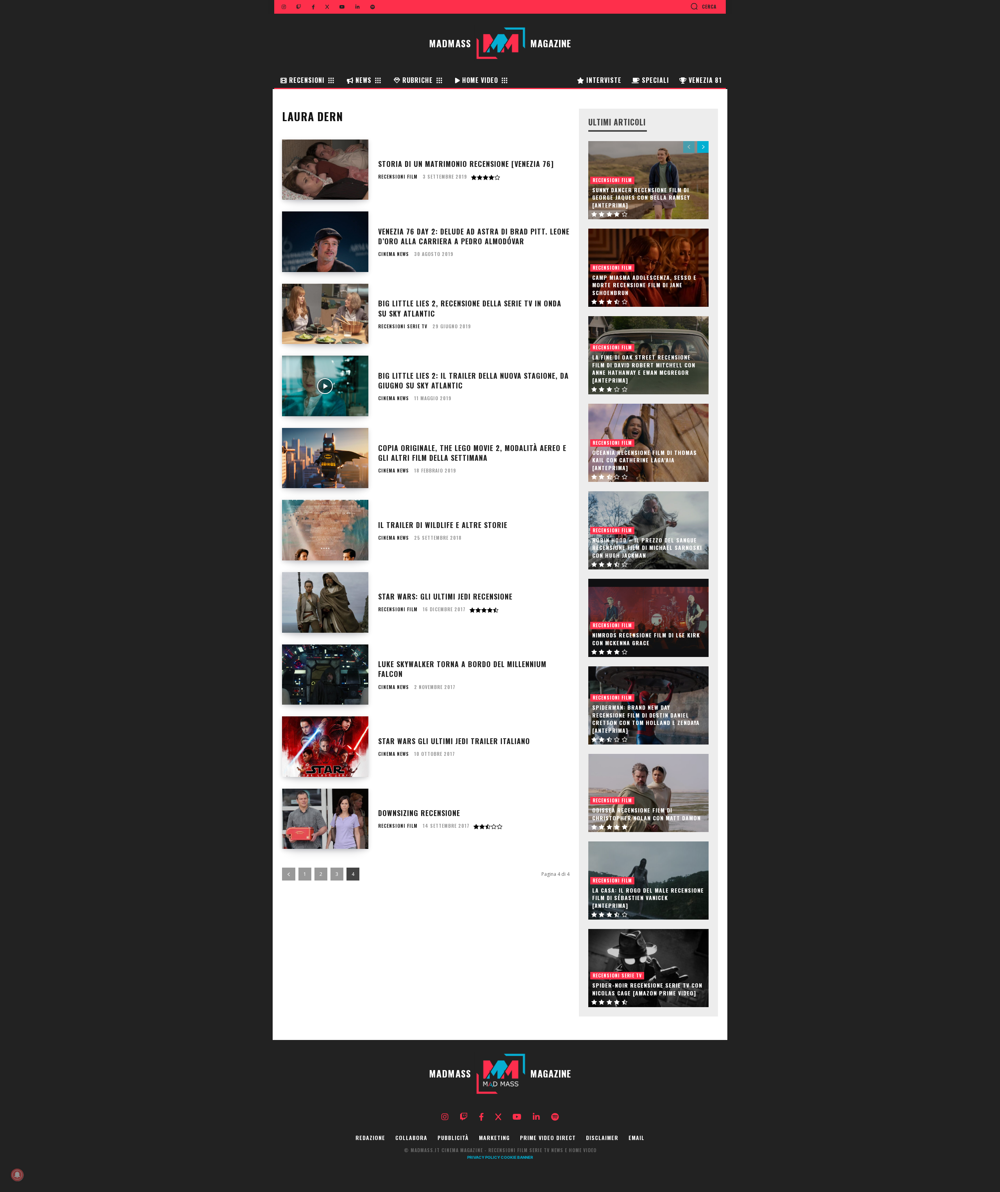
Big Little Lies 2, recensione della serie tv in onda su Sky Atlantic (469, 308)
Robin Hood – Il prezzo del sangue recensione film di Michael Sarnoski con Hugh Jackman (647, 547)
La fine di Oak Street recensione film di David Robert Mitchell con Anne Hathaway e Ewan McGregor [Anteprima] (643, 368)
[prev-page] (288, 874)
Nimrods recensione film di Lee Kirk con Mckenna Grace (646, 639)
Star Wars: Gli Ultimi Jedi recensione (445, 596)
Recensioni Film (398, 176)
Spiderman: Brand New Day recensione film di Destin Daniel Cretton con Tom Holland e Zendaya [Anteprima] (646, 718)
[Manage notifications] (17, 1175)
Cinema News (393, 254)
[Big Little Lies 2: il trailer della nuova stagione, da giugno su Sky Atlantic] (325, 386)
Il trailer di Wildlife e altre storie (442, 525)
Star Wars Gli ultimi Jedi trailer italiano (454, 741)
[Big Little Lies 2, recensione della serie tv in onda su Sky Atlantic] (325, 314)
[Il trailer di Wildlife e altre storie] (325, 530)
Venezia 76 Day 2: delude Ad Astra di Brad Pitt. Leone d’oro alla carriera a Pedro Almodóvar (474, 236)
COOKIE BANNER (517, 1157)
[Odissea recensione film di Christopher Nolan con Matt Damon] (648, 793)
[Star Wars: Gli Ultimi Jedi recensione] (325, 602)
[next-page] (703, 147)
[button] (703, 6)
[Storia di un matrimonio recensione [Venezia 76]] (325, 170)
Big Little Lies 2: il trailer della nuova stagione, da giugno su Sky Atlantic (473, 380)
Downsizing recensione (419, 813)
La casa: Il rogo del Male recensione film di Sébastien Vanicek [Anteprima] (648, 897)
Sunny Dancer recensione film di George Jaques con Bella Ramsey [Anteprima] (641, 197)
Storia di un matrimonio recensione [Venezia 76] (466, 164)
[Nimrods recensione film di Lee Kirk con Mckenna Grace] (648, 618)
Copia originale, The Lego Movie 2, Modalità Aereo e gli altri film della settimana (472, 453)
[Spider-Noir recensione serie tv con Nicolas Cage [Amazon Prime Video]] (648, 968)
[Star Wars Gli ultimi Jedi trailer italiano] (325, 746)
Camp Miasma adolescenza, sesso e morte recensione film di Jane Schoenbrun (644, 285)
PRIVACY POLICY (483, 1157)
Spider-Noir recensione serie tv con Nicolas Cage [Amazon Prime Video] (647, 989)
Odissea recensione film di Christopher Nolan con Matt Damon (646, 814)
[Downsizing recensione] (325, 819)
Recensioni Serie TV (402, 326)
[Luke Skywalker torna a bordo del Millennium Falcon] (325, 674)
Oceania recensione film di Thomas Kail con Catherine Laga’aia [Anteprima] (644, 460)
